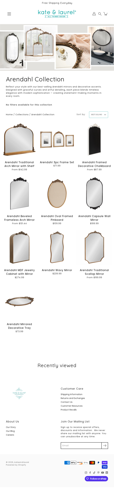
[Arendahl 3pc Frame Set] (57, 140)
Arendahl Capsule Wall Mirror (94, 218)
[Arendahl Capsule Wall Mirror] (94, 193)
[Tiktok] (94, 472)
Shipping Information (71, 394)
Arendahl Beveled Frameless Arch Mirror (19, 218)
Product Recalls (69, 409)
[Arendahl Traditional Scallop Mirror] (94, 247)
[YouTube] (102, 472)
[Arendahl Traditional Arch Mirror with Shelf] (19, 140)
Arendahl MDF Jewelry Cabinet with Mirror (19, 272)
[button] (100, 14)
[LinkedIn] (106, 472)
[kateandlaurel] (57, 13)
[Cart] (105, 13)
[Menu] (9, 14)
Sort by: (81, 114)
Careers (10, 434)
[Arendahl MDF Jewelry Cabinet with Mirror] (19, 247)
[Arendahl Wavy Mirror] (57, 247)
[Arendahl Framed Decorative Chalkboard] (94, 140)
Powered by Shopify (16, 465)
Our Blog (10, 431)
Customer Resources (72, 405)
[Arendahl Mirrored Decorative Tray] (19, 301)
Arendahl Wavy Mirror (57, 270)
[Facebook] (90, 472)
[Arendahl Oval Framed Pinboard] (57, 193)
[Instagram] (86, 472)
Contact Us (66, 402)
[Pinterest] (98, 472)
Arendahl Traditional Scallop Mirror (94, 272)
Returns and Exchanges (73, 398)
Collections (22, 114)
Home (9, 114)
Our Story (11, 427)
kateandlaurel (21, 462)
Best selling (96, 114)
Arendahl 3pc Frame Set (57, 162)
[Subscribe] (104, 445)
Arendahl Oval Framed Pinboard (57, 218)
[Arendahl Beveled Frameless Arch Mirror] (19, 193)
